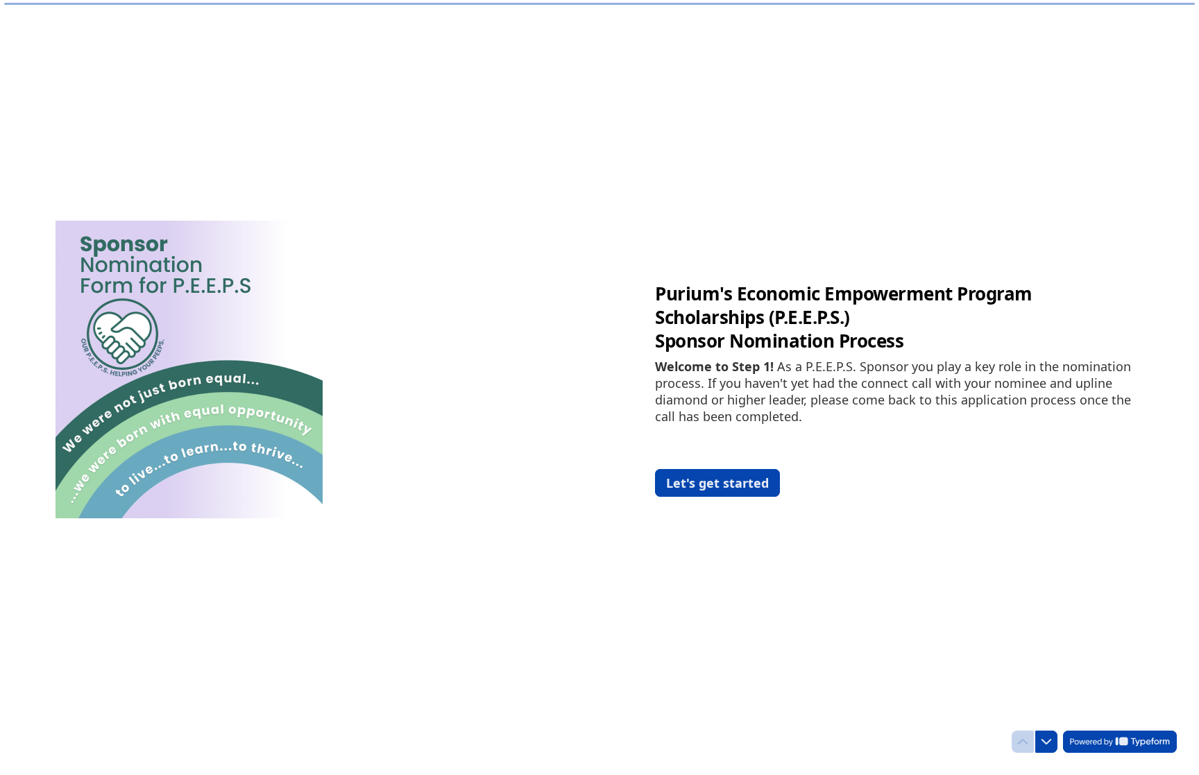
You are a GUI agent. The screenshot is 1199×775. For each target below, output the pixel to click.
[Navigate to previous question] (1023, 742)
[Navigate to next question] (1046, 742)
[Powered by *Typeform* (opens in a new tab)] (1120, 742)
